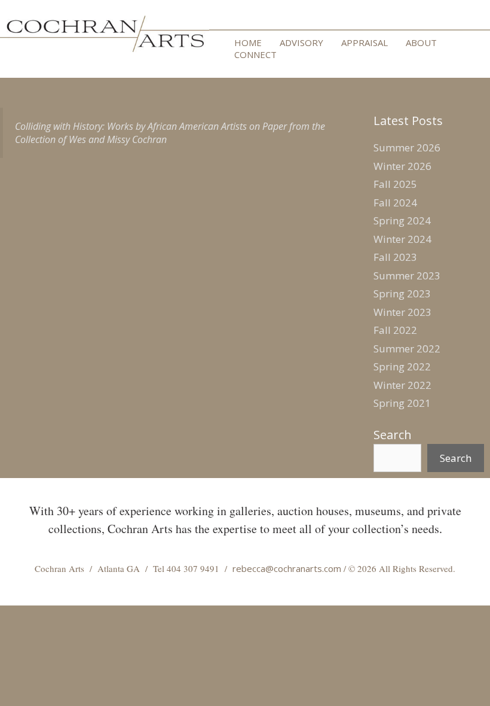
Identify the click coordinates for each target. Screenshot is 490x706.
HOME (248, 42)
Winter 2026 (402, 166)
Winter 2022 (402, 385)
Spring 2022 (402, 366)
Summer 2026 (406, 147)
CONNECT (255, 54)
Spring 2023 (402, 293)
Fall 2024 (395, 202)
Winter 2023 (402, 312)
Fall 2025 (395, 184)
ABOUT (421, 42)
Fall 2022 (395, 330)
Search (392, 435)
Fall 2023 (395, 257)
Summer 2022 (406, 348)
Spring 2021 (402, 403)
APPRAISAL (364, 42)
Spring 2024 (402, 220)
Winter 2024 (402, 239)
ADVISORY (301, 42)
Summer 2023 (406, 275)
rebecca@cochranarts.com (286, 568)
